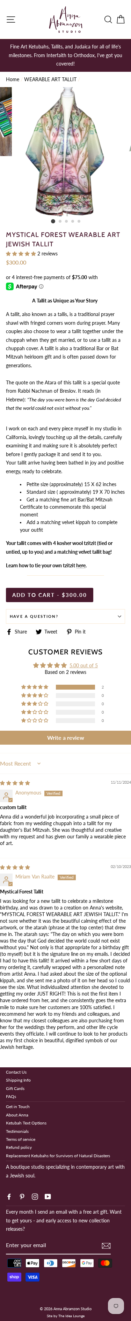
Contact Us (16, 1072)
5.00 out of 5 (84, 665)
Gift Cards (15, 1088)
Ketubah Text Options (26, 1123)
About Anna (17, 1115)
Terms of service (20, 1139)
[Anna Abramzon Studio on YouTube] (48, 1196)
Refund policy (19, 1147)
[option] (65, 55)
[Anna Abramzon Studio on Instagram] (35, 1196)
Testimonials (17, 1131)
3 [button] (66, 221)
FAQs (11, 1096)
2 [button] (60, 221)
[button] (21, 253)
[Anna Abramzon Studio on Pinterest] (22, 1196)
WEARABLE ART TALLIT (50, 79)
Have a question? (34, 616)
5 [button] (79, 221)
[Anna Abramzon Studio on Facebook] (9, 1196)
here (81, 565)
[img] (15, 783)
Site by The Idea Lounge (66, 1316)
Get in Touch (18, 1106)
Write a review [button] (65, 737)
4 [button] (73, 221)
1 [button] (53, 221)
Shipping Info (18, 1080)
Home (12, 79)
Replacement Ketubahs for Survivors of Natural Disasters (58, 1155)
